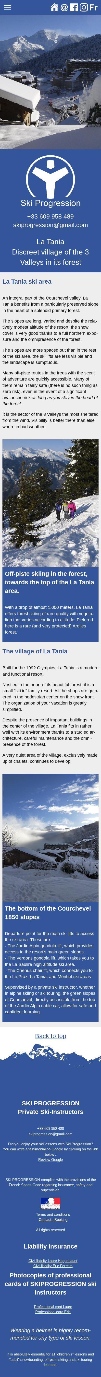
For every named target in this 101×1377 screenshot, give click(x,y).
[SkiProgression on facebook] (74, 7)
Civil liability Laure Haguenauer (52, 1261)
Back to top (50, 1035)
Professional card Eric (53, 1312)
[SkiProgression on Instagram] (84, 7)
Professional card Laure (53, 1307)
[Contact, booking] (64, 7)
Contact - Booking (53, 1219)
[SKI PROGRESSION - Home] (54, 7)
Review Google (50, 1159)
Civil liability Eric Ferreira (53, 1266)
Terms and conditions (53, 1214)
